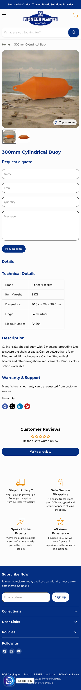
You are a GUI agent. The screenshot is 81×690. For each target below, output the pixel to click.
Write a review (40, 452)
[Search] (73, 32)
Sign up (60, 597)
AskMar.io (47, 683)
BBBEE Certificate (44, 674)
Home (6, 44)
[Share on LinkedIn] (20, 406)
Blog (26, 674)
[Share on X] (12, 406)
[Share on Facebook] (5, 406)
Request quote (13, 249)
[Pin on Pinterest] (27, 406)
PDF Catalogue (11, 674)
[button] (9, 136)
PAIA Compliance (69, 674)
